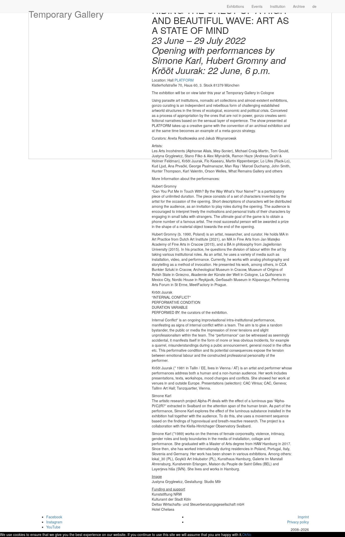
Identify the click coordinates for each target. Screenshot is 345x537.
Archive (299, 6)
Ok (244, 534)
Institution (277, 6)
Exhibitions (235, 6)
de (314, 6)
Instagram (54, 521)
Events (257, 6)
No (249, 534)
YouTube (53, 526)
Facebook (54, 516)
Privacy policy (298, 521)
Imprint (303, 516)
